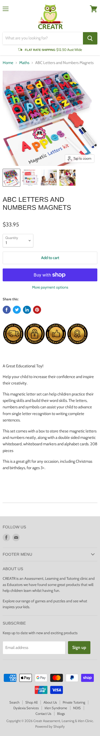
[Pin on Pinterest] (37, 310)
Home (8, 63)
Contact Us (43, 713)
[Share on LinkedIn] (27, 310)
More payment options (50, 287)
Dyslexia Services (26, 708)
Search (14, 702)
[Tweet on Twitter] (17, 310)
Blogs (61, 713)
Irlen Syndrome (56, 708)
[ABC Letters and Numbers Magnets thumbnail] (11, 177)
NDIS (77, 708)
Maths (24, 63)
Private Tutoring (74, 702)
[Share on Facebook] (7, 310)
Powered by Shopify (50, 726)
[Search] (90, 38)
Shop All (31, 702)
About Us (50, 702)
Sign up (79, 647)
